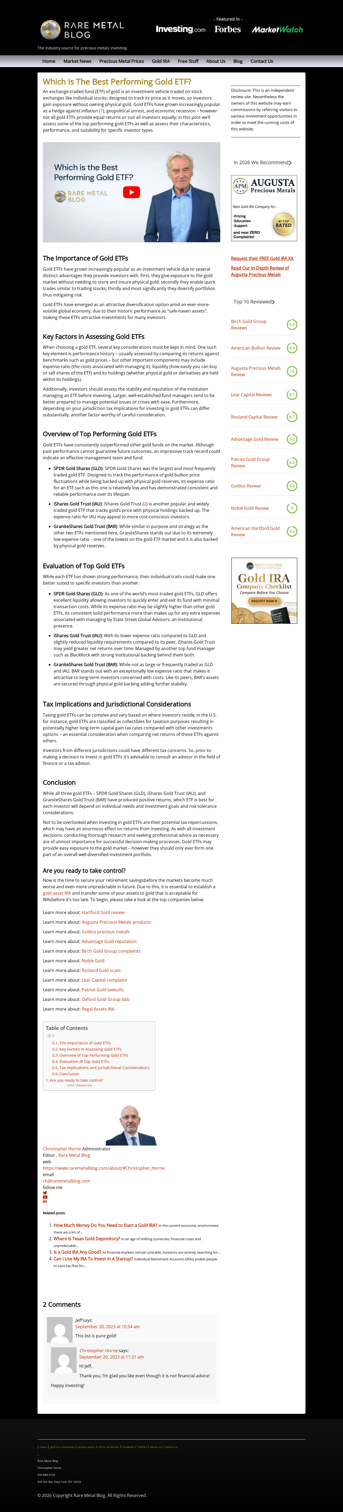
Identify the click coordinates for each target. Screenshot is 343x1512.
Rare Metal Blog (74, 1155)
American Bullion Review (255, 348)
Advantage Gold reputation (109, 941)
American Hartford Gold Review (255, 531)
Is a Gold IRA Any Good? (77, 1252)
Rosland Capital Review (254, 417)
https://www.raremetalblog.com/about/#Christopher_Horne (104, 1168)
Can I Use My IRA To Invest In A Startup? (93, 1259)
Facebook (128, 1447)
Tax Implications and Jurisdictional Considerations (104, 1067)
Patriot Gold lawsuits (103, 990)
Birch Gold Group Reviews (248, 324)
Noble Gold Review (250, 508)
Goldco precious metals (106, 932)
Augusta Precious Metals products (116, 922)
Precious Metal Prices (121, 61)
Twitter (142, 1447)
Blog (238, 61)
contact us (171, 1447)
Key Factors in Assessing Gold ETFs (90, 1049)
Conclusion (69, 1073)
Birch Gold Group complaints (111, 951)
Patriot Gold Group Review (250, 462)
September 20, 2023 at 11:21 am (111, 1357)
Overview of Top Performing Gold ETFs (93, 1055)
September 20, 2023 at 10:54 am (107, 1327)
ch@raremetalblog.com (66, 1181)
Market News (77, 61)
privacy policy (86, 1447)
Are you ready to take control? (76, 1080)
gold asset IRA (57, 893)
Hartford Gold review (103, 912)
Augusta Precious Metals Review (256, 371)
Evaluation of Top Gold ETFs (84, 1061)
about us (155, 1447)
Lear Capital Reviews (251, 395)
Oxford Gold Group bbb (106, 999)
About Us (215, 61)
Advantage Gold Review (254, 439)
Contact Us (262, 61)
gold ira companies (62, 1447)
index (43, 1447)
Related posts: (84, 1085)
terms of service (108, 1447)
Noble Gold (93, 961)
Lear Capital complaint (104, 980)
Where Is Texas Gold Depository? (87, 1239)
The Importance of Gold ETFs (85, 1042)
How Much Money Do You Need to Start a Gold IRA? (105, 1225)
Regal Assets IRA (98, 1009)
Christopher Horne (62, 1149)
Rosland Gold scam (101, 970)
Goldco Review (245, 486)
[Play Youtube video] (131, 192)
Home (48, 61)
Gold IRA (161, 61)
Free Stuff (188, 61)
